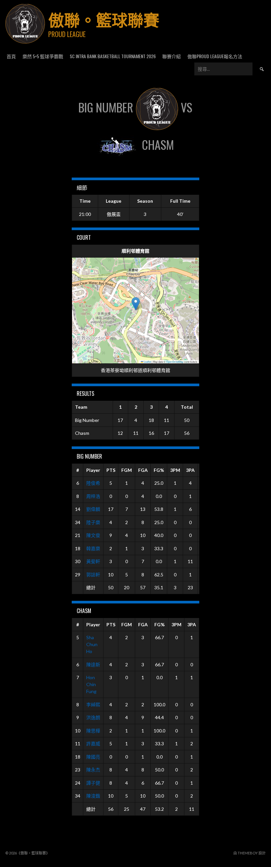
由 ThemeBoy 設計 (249, 853)
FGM (126, 470)
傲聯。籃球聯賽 (103, 19)
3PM (175, 470)
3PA (190, 470)
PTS (110, 470)
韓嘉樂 (93, 548)
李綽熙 (93, 704)
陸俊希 (93, 483)
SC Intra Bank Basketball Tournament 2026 (113, 56)
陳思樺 (93, 730)
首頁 (11, 56)
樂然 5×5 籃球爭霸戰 (42, 56)
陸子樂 (93, 522)
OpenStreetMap (174, 361)
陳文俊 (93, 535)
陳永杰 (93, 769)
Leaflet (147, 361)
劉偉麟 (93, 509)
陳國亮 (93, 757)
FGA (143, 470)
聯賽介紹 (171, 56)
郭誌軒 (93, 574)
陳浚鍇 (93, 796)
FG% (159, 470)
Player (93, 470)
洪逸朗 (93, 717)
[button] (136, 303)
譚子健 (93, 783)
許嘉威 (93, 743)
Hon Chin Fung (91, 684)
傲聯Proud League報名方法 (214, 56)
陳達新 (93, 664)
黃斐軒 (93, 561)
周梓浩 (93, 496)
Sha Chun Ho (91, 644)
